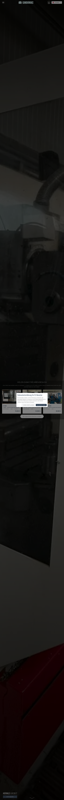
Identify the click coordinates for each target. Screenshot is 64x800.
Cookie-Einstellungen (28, 405)
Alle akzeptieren (41, 405)
